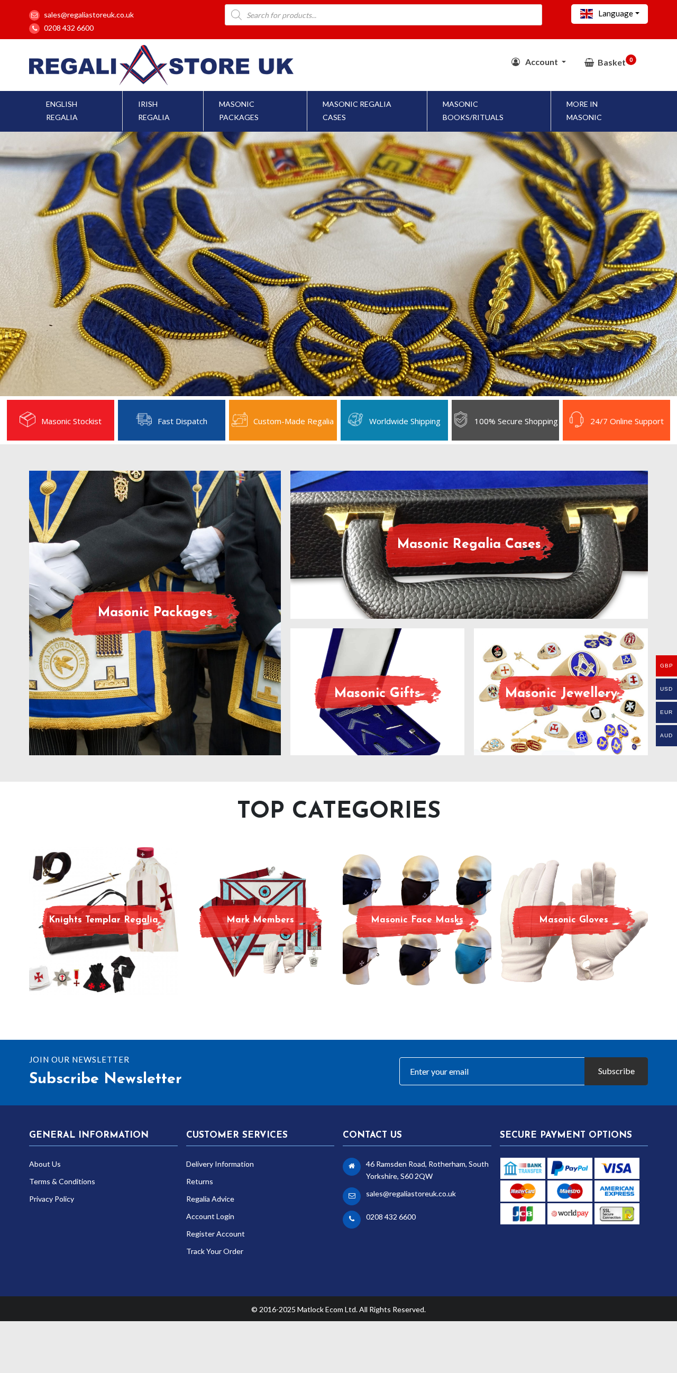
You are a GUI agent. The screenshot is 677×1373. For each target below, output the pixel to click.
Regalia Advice (210, 1198)
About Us (45, 1163)
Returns (199, 1181)
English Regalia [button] (62, 110)
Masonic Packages (239, 110)
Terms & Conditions (62, 1181)
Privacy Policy (51, 1198)
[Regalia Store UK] (161, 63)
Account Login (210, 1216)
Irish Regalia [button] (154, 110)
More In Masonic (584, 110)
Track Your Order (214, 1251)
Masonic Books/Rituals (473, 110)
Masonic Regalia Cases (357, 110)
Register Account (215, 1233)
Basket (615, 61)
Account (542, 62)
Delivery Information (220, 1163)
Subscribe (616, 1071)
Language (615, 13)
